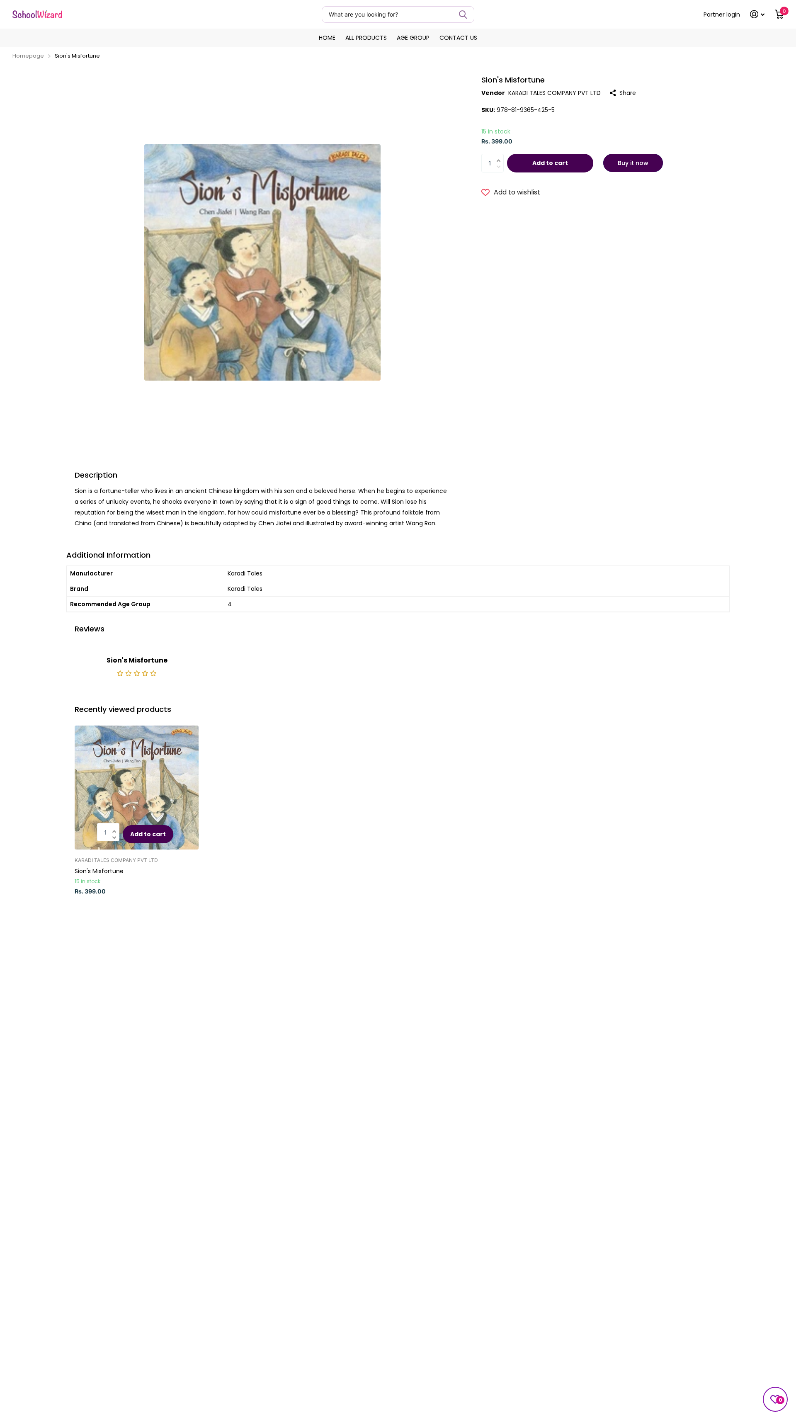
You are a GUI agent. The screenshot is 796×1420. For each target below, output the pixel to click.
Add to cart (550, 163)
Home (327, 38)
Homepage (28, 56)
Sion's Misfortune (99, 871)
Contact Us (458, 38)
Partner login (722, 14)
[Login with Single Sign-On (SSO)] (757, 14)
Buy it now (633, 163)
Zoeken (462, 14)
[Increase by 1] (500, 156)
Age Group (413, 38)
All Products (366, 38)
